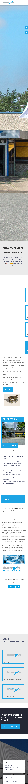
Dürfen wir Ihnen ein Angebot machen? (12, 508)
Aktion (10, 510)
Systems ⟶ (8, 662)
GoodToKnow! (20, 510)
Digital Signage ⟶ (11, 697)
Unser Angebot (14, 587)
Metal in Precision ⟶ (12, 679)
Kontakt (7, 389)
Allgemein (14, 510)
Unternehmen (5, 511)
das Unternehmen (9, 446)
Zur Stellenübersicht (10, 726)
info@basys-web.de (13, 778)
